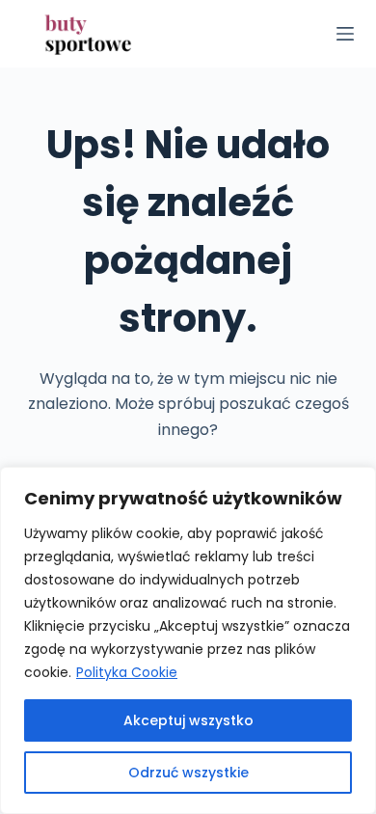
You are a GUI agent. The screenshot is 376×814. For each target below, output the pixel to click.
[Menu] (345, 33)
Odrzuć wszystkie (188, 772)
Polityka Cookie (126, 672)
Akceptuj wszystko (188, 720)
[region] (188, 640)
